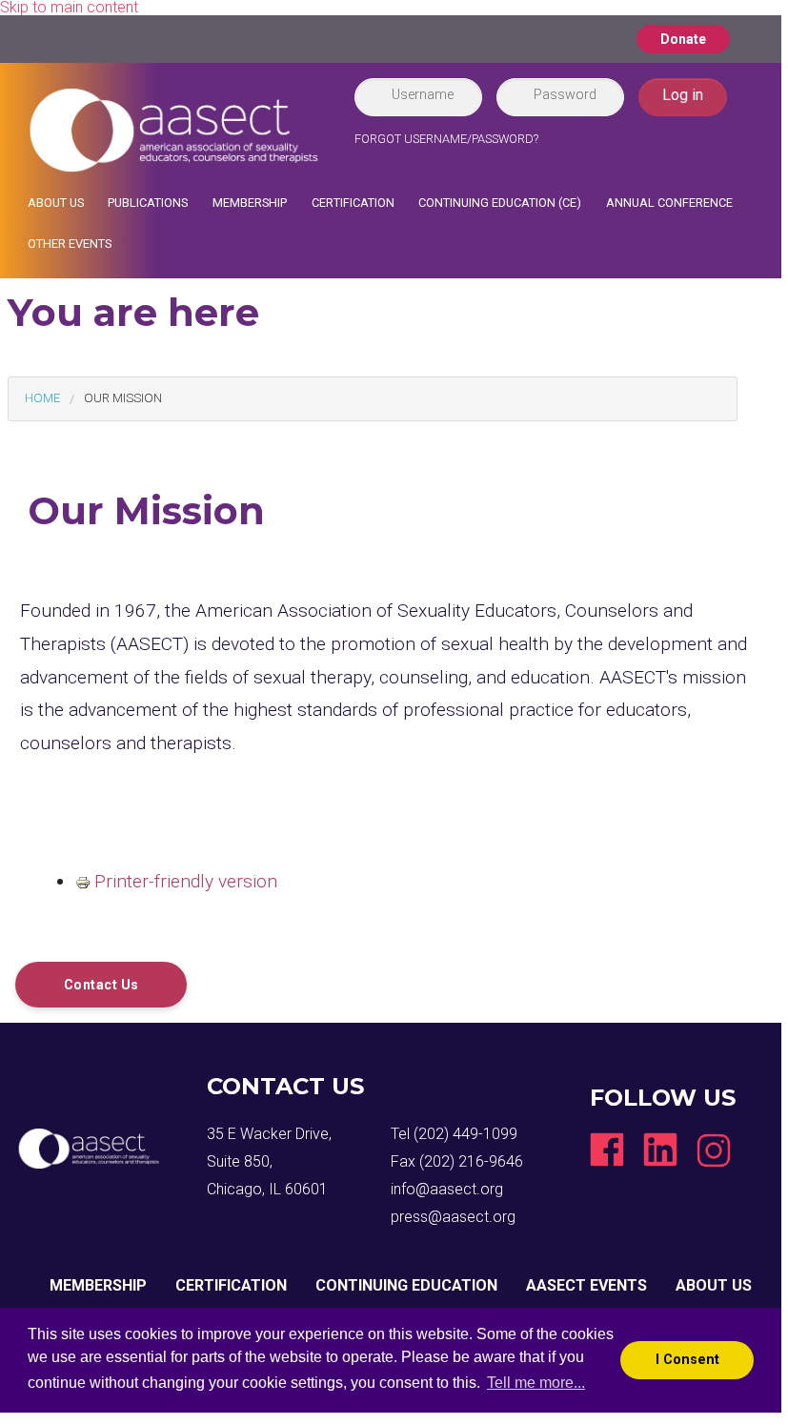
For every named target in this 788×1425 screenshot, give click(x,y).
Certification (353, 202)
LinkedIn (660, 1149)
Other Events (69, 243)
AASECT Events (586, 1285)
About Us (56, 202)
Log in (682, 95)
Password (565, 94)
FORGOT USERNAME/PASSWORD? (446, 139)
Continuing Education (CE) (499, 202)
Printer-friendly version (185, 881)
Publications (148, 202)
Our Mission (123, 398)
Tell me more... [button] (536, 1382)
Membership (249, 202)
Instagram (714, 1149)
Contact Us (101, 984)
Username (423, 94)
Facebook (607, 1149)
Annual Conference (669, 202)
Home (42, 398)
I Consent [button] (687, 1360)
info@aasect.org (447, 1189)
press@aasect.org (453, 1217)
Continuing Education (406, 1285)
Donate (683, 39)
